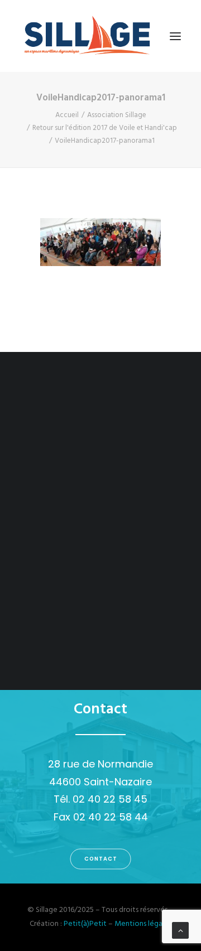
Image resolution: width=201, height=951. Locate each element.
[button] (175, 36)
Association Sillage (116, 115)
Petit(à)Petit (85, 924)
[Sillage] (86, 36)
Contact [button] (100, 859)
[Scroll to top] (180, 930)
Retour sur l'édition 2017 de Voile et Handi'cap (104, 128)
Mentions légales (142, 924)
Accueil (67, 115)
